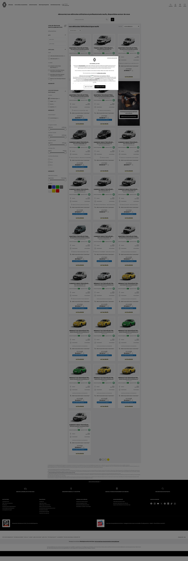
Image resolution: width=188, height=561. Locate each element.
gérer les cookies (89, 86)
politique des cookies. (101, 73)
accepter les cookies (100, 86)
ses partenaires (82, 65)
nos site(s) (97, 78)
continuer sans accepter (112, 57)
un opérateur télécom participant (90, 79)
